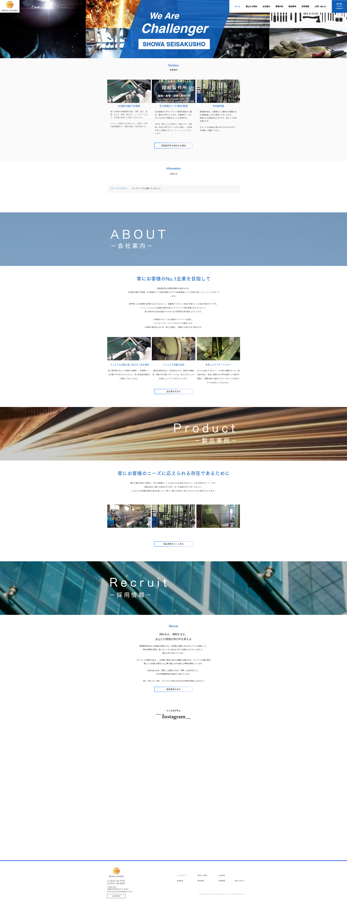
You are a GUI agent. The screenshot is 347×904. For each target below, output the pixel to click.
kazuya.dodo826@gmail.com (122, 891)
